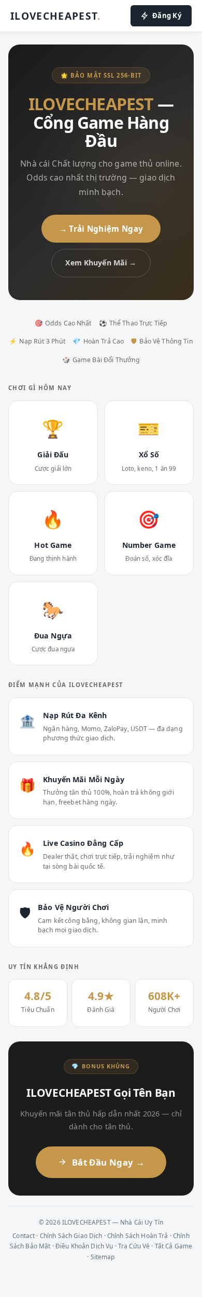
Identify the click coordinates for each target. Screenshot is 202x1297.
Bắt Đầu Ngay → (108, 1162)
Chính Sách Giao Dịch (71, 1235)
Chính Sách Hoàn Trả (137, 1235)
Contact (23, 1235)
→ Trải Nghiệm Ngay (101, 228)
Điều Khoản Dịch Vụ (84, 1246)
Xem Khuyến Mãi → (100, 262)
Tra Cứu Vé (134, 1246)
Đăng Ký (166, 15)
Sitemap (103, 1257)
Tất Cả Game (174, 1246)
